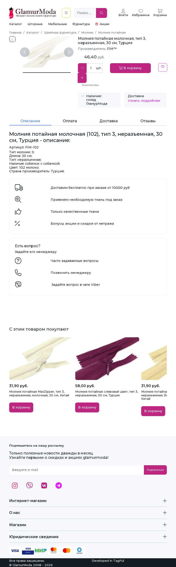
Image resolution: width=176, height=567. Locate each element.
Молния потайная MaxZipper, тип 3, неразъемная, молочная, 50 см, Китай (39, 393)
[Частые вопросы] (18, 262)
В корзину (132, 68)
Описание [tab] (30, 121)
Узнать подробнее (144, 101)
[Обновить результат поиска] (101, 13)
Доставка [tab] (108, 121)
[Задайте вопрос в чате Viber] (18, 286)
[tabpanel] (88, 152)
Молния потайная (112, 32)
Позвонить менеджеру (71, 273)
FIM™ (112, 49)
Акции (104, 24)
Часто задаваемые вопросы (74, 261)
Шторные (35, 24)
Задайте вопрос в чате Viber (76, 285)
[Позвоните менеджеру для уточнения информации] (18, 274)
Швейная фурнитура (60, 32)
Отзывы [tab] (148, 121)
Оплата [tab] (70, 121)
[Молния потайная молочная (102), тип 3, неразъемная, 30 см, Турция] (47, 72)
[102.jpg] (12, 39)
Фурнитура (81, 24)
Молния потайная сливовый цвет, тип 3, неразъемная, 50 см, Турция (106, 393)
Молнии (87, 32)
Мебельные (57, 24)
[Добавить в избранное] (162, 67)
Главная (15, 32)
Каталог (15, 24)
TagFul (118, 560)
